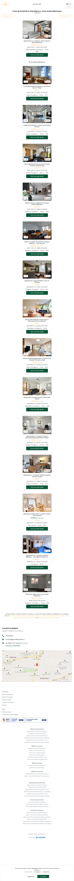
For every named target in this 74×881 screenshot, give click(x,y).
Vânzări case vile (37, 746)
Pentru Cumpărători (7, 694)
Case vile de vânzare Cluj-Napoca (37, 748)
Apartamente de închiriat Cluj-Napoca (37, 785)
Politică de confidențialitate (10, 714)
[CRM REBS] (40, 837)
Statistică (37, 872)
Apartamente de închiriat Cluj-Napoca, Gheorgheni (37, 791)
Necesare (29, 872)
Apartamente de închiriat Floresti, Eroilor (37, 793)
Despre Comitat (6, 700)
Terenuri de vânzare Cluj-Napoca (37, 765)
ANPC (3, 709)
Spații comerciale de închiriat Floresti (37, 819)
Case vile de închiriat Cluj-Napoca (37, 802)
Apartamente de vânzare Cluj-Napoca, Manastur (37, 738)
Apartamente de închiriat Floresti (37, 787)
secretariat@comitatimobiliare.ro (15, 639)
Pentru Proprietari (7, 697)
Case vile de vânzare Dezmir (37, 755)
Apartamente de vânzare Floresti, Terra (37, 740)
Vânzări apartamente (37, 729)
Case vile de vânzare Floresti (37, 750)
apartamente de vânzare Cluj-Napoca (20, 615)
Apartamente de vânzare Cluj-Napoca (37, 731)
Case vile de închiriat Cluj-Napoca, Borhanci (37, 806)
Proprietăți (5, 691)
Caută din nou (8, 16)
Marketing (46, 872)
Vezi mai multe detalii (37, 55)
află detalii (35, 868)
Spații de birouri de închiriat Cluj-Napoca (37, 812)
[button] (71, 16)
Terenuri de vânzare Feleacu (37, 767)
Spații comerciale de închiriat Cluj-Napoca (37, 815)
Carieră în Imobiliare (8, 702)
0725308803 (9, 636)
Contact (4, 705)
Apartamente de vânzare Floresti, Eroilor (37, 735)
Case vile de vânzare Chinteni (37, 752)
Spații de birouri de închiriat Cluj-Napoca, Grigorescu (37, 821)
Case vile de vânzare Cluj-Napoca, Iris (37, 759)
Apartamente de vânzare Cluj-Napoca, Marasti (37, 742)
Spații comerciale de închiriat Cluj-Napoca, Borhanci (37, 817)
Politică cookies (6, 712)
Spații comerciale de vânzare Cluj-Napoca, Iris (37, 776)
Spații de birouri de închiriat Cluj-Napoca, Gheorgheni (37, 823)
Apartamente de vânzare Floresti (37, 733)
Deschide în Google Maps (13, 645)
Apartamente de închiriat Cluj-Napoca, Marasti (37, 796)
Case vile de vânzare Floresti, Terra (37, 757)
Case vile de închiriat (37, 800)
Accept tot (43, 876)
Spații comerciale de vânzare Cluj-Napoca (37, 774)
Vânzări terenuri (37, 763)
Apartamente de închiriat (37, 783)
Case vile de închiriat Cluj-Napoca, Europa (37, 804)
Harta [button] (48, 36)
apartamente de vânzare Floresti (40, 615)
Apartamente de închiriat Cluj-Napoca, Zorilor (37, 789)
